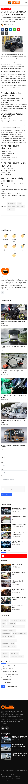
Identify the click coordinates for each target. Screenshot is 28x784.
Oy (3, 686)
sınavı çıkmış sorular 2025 (17, 656)
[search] (26, 2)
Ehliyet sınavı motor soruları (8, 630)
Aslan (13, 511)
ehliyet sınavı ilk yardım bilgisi (8, 646)
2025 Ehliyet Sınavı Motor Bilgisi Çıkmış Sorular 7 (19, 508)
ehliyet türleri (11, 209)
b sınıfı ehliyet (5, 656)
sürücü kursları (11, 623)
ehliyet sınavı (22, 620)
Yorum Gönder (6, 495)
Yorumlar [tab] (4, 457)
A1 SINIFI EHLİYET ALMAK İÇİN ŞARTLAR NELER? (13, 371)
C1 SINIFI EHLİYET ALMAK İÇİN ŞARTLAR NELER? (13, 347)
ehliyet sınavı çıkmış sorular (8, 626)
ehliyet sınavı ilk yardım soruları (9, 640)
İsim (2, 462)
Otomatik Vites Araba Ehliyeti (10, 674)
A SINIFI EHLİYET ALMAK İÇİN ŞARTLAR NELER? (13, 322)
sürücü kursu (5, 620)
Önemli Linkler (15, 780)
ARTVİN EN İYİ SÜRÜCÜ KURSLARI (18, 565)
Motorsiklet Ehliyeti (8, 669)
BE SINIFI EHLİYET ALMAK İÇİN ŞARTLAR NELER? (13, 421)
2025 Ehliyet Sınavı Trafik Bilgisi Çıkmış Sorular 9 (19, 525)
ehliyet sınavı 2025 (6, 633)
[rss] (7, 728)
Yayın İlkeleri (16, 776)
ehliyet (19, 203)
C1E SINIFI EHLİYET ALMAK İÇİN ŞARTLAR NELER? (13, 396)
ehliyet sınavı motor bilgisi (8, 643)
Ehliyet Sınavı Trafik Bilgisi (8, 636)
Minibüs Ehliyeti (7, 679)
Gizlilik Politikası (5, 775)
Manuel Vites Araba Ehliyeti (10, 671)
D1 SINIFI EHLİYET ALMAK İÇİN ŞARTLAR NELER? (13, 446)
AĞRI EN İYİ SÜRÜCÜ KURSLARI (17, 581)
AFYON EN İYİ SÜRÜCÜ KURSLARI (18, 590)
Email (2, 469)
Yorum (2, 476)
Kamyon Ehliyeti (7, 677)
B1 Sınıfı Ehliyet (11, 203)
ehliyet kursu (14, 620)
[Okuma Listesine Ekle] (6, 33)
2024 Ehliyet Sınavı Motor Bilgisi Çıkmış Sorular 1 (19, 517)
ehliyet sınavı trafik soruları (19, 633)
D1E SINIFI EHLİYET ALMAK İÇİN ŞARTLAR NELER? (18, 746)
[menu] (2, 2)
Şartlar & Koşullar (5, 780)
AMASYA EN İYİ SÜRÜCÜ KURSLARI (18, 573)
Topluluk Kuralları (5, 778)
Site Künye (13, 775)
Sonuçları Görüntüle (12, 686)
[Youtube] (3, 728)
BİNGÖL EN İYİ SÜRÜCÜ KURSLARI (18, 606)
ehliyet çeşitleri (20, 206)
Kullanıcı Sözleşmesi (6, 776)
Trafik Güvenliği (14, 653)
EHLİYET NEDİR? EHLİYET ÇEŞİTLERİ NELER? (19, 533)
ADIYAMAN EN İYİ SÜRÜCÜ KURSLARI (19, 598)
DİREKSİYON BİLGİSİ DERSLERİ (17, 542)
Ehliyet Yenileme (5, 650)
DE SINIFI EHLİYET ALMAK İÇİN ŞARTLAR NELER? (19, 754)
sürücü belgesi (11, 206)
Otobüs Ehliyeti (7, 682)
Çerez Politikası (16, 778)
